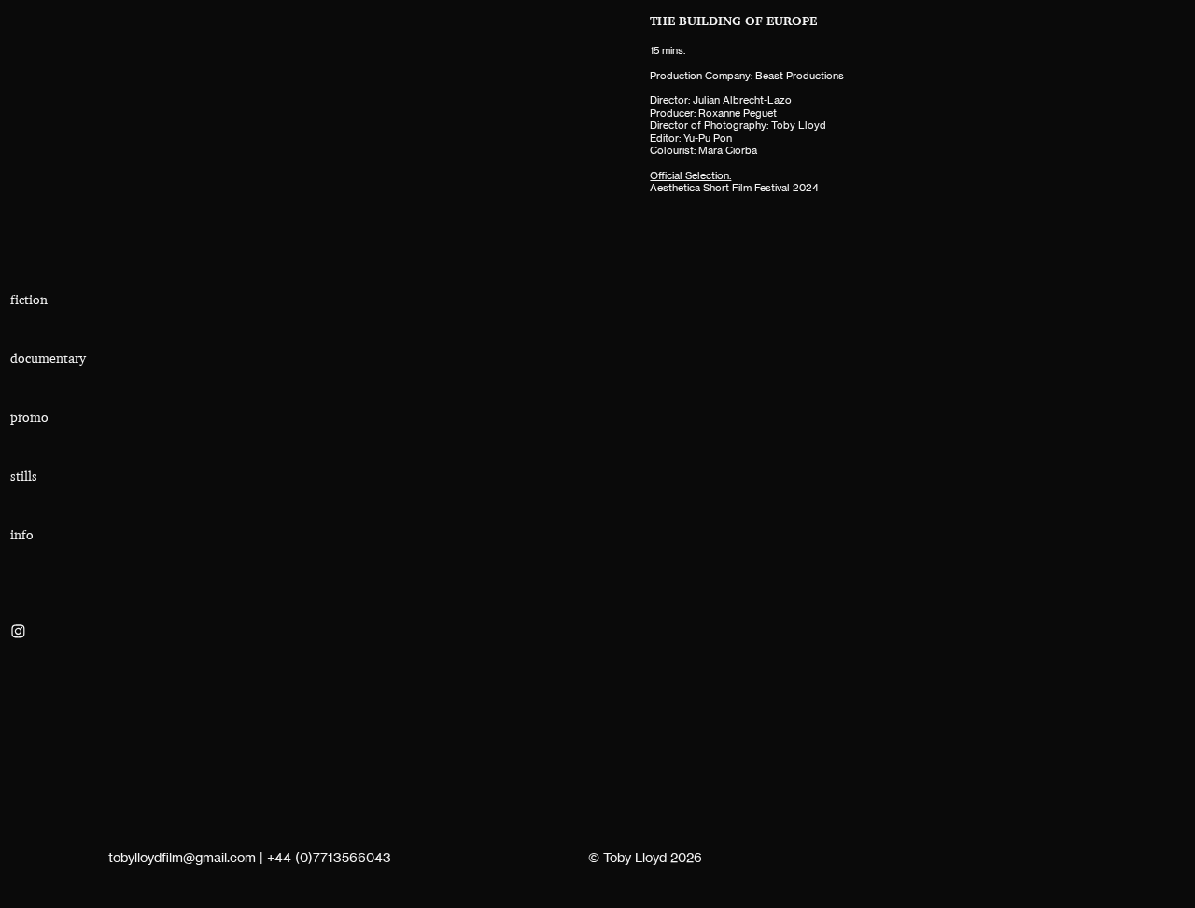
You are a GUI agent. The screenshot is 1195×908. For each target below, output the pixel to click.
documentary (48, 358)
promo (29, 417)
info (22, 534)
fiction (29, 299)
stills (23, 476)
